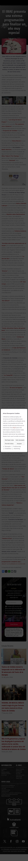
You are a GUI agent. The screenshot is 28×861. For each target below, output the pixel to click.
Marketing (17, 448)
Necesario (8, 446)
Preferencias (17, 446)
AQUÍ (14, 427)
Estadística (8, 448)
